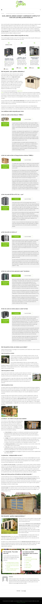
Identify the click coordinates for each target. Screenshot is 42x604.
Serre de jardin (28, 560)
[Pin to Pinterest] (23, 590)
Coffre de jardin (29, 557)
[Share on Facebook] (21, 590)
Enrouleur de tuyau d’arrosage (31, 559)
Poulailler (27, 562)
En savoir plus (23, 602)
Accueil (2, 13)
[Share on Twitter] (22, 590)
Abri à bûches (28, 567)
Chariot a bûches (29, 565)
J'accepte (18, 602)
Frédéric (11, 576)
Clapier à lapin (28, 564)
